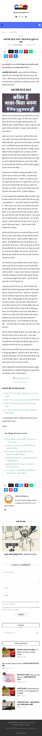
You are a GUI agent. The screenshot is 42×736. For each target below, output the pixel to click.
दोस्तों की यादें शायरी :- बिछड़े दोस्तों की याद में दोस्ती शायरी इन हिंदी (28, 703)
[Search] (36, 25)
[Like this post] (11, 51)
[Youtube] (16, 17)
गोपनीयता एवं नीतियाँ (18, 725)
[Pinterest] (26, 17)
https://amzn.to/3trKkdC (21, 382)
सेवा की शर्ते (31, 722)
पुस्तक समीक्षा (13, 32)
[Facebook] (19, 17)
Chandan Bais (32, 728)
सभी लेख (27, 725)
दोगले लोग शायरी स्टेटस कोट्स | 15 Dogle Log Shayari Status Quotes (27, 652)
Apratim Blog (18, 45)
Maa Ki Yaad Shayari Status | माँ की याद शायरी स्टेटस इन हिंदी (20, 665)
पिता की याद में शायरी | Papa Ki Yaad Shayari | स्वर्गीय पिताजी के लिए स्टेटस (28, 677)
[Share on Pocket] (11, 56)
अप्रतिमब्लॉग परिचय (13, 722)
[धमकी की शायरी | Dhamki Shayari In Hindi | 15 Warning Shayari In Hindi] (8, 691)
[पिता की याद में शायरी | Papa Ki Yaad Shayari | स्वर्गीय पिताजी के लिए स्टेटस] (8, 678)
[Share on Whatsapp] (31, 51)
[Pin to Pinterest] (26, 51)
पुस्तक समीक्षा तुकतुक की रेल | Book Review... (21, 554)
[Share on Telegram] (6, 56)
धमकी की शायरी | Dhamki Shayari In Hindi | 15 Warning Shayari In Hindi (28, 691)
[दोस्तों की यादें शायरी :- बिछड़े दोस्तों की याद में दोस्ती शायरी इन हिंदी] (8, 705)
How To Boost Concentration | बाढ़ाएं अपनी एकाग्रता (22, 400)
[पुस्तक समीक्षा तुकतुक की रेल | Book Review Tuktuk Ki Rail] (21, 538)
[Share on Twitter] (21, 51)
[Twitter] (22, 17)
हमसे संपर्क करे (23, 722)
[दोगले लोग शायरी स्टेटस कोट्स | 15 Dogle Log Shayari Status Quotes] (8, 653)
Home (4, 32)
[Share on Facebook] (16, 51)
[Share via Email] (16, 56)
